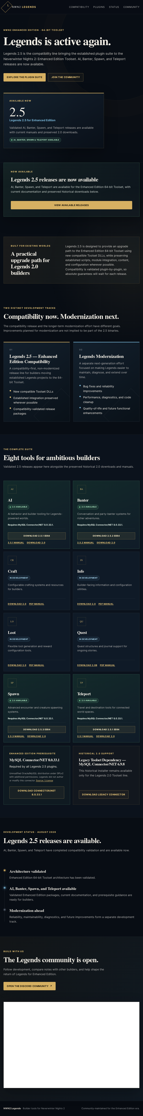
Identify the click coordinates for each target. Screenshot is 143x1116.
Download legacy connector (103, 794)
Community (131, 7)
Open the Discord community (29, 986)
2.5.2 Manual (85, 542)
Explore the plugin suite (24, 77)
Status (114, 7)
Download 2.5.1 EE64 (37, 535)
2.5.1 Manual (16, 542)
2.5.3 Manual (16, 736)
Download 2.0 (36, 542)
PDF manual (36, 604)
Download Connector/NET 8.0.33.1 (37, 792)
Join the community (65, 77)
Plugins (99, 7)
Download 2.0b (87, 665)
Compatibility (79, 7)
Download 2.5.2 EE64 (106, 535)
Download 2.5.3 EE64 (36, 729)
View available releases (71, 205)
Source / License (44, 780)
